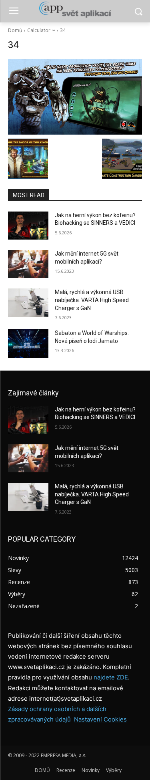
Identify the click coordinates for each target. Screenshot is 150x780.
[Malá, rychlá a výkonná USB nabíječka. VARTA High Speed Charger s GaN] (28, 302)
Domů (15, 30)
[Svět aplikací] (75, 10)
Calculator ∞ (41, 30)
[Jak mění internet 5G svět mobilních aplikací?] (28, 264)
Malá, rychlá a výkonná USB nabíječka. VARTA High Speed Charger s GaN (92, 300)
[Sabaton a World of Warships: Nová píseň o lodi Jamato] (28, 343)
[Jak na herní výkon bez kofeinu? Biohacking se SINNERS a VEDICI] (28, 226)
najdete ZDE (111, 677)
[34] (75, 97)
